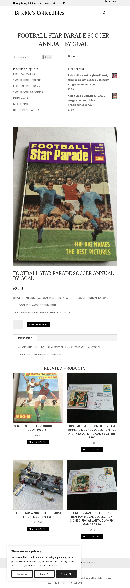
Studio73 (76, 583)
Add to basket (38, 324)
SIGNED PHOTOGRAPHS (27, 80)
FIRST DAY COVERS (24, 74)
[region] (44, 563)
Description (25, 337)
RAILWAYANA (20, 98)
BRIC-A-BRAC (21, 104)
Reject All (44, 573)
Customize (22, 573)
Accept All (66, 573)
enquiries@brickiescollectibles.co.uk (89, 578)
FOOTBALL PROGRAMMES (28, 86)
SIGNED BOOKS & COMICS (28, 92)
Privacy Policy (87, 562)
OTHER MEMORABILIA (26, 110)
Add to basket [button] (38, 442)
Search (48, 57)
